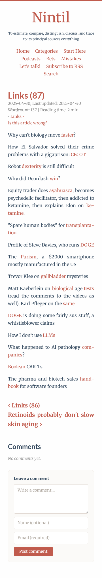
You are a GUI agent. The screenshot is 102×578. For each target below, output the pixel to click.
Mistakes (71, 58)
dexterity (31, 166)
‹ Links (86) (24, 405)
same (69, 303)
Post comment (33, 551)
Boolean (17, 366)
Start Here (74, 51)
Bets (51, 58)
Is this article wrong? (27, 123)
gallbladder (53, 276)
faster (67, 135)
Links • (17, 116)
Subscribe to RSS (64, 66)
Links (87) (26, 95)
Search (51, 73)
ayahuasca (61, 190)
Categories (46, 51)
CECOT (78, 154)
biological (62, 288)
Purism (29, 257)
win (54, 178)
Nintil (51, 17)
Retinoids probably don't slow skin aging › (51, 419)
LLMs (49, 335)
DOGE (87, 245)
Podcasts (31, 58)
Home (22, 51)
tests (89, 288)
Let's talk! (30, 66)
